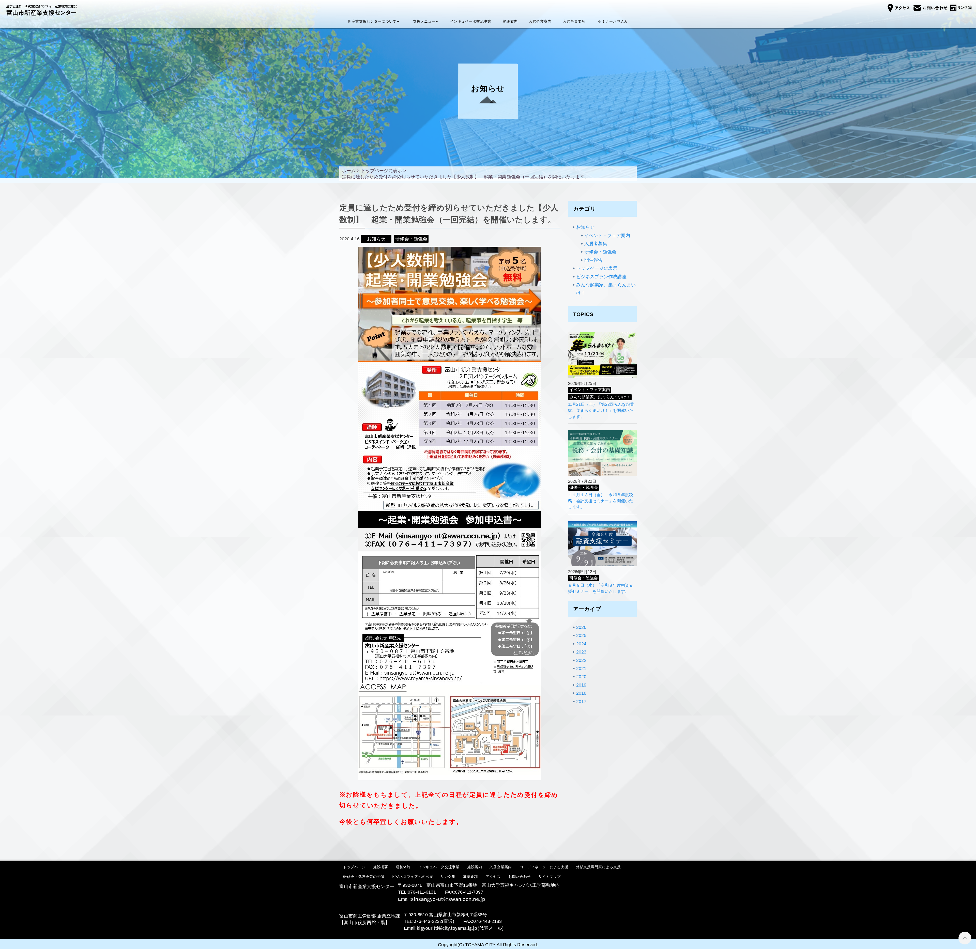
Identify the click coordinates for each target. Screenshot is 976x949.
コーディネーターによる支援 (544, 867)
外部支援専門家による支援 (598, 867)
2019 (581, 685)
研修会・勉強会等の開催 (363, 877)
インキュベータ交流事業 (471, 21)
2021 (581, 668)
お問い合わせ (519, 877)
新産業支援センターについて (372, 21)
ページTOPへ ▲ (965, 938)
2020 (581, 676)
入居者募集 (595, 243)
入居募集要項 (574, 21)
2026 (581, 627)
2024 (581, 643)
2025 (581, 635)
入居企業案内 (540, 21)
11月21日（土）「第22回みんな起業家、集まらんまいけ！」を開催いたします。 (601, 410)
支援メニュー (424, 21)
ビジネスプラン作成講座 (601, 276)
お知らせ (585, 227)
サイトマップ (549, 877)
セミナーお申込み (613, 21)
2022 (581, 660)
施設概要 (380, 867)
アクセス (493, 877)
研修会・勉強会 (600, 251)
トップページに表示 (596, 268)
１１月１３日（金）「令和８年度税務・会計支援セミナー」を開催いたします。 (600, 501)
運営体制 (403, 867)
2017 (581, 701)
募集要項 (470, 877)
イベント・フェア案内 (607, 235)
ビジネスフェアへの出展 (412, 877)
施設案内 (510, 21)
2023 (581, 652)
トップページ (354, 867)
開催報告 (593, 260)
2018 (581, 693)
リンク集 (447, 877)
